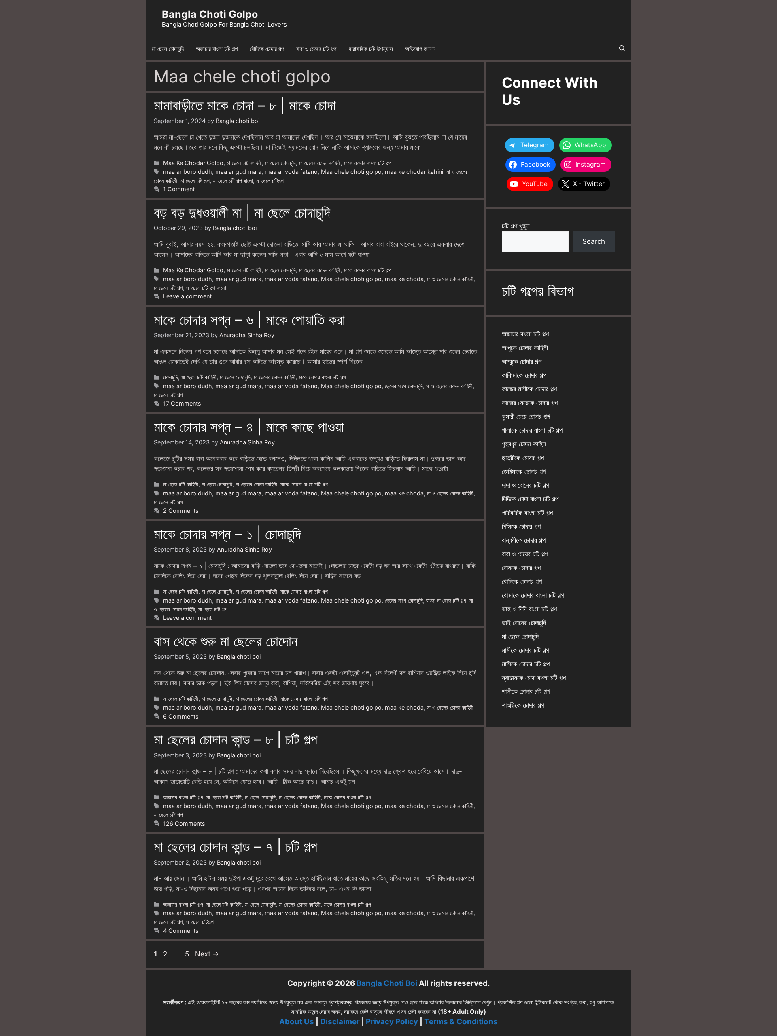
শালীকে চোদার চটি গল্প (526, 691)
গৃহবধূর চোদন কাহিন (524, 444)
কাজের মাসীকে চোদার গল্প (529, 389)
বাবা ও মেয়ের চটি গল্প (316, 49)
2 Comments (181, 510)
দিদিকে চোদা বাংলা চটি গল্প (530, 499)
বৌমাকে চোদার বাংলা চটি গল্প (533, 595)
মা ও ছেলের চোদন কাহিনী (450, 278)
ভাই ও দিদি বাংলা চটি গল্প (529, 609)
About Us (296, 1021)
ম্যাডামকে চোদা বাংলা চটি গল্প (534, 678)
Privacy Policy (392, 1021)
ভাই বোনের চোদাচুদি (524, 623)
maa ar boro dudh (187, 171)
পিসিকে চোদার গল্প (521, 526)
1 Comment (179, 189)
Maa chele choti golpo (351, 171)
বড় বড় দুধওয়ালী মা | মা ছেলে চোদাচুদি (242, 212)
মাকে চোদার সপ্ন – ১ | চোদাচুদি (227, 533)
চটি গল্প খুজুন (516, 226)
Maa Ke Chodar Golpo (193, 162)
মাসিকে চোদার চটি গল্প (526, 664)
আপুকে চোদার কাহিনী (525, 348)
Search (593, 241)
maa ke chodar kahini (414, 171)
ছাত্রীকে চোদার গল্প (523, 458)
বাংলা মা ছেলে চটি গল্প (446, 600)
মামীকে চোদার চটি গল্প (525, 650)
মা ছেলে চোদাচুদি (168, 49)
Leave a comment (187, 296)
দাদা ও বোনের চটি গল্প (525, 485)
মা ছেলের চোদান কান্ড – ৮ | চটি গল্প (235, 739)
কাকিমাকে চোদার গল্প (524, 375)
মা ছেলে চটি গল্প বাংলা (233, 180)
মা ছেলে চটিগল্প (270, 180)
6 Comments (181, 716)
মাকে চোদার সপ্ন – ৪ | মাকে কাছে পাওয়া (249, 426)
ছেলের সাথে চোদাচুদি (404, 386)
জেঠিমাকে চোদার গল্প (524, 471)
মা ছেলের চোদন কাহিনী (320, 162)
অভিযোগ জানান (420, 49)
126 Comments (184, 823)
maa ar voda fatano (291, 171)
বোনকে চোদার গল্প (521, 568)
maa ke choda (404, 278)
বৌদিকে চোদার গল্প (267, 49)
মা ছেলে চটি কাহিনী (244, 162)
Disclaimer (340, 1021)
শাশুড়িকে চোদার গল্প (523, 705)
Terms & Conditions (461, 1021)
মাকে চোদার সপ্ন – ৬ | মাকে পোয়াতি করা (249, 319)
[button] (622, 49)
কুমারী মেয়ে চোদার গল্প (526, 416)
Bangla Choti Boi (387, 983)
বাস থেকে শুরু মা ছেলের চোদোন (226, 640)
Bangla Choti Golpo (210, 14)
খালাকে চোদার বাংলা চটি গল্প (532, 430)
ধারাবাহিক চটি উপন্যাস (370, 49)
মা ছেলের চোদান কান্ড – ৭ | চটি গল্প (235, 846)
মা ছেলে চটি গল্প (195, 180)
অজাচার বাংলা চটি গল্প (217, 49)
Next (207, 954)
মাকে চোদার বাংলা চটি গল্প (367, 162)
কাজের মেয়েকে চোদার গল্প (530, 403)
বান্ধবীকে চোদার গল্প (524, 540)
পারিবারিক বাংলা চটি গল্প (527, 513)
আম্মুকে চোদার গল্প (521, 361)
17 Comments (182, 403)
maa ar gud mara (238, 171)
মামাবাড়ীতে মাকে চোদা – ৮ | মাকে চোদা (245, 105)
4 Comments (181, 930)
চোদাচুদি (170, 377)
